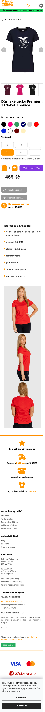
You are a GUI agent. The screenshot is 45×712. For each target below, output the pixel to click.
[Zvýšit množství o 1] (15, 168)
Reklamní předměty (9, 525)
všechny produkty (9, 528)
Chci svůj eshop (8, 547)
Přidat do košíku (31, 168)
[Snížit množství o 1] (4, 168)
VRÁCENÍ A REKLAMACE (10, 597)
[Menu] (41, 5)
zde (18, 691)
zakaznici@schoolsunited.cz (13, 605)
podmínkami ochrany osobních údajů (20, 638)
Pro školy (5, 516)
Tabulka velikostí (15, 190)
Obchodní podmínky (10, 578)
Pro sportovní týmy (9, 522)
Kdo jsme (5, 544)
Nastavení (21, 697)
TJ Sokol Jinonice (12, 19)
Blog (3, 540)
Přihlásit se (8, 645)
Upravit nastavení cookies (12, 585)
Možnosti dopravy (15, 198)
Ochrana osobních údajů (12, 582)
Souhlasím (21, 705)
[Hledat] (28, 5)
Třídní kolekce (7, 519)
